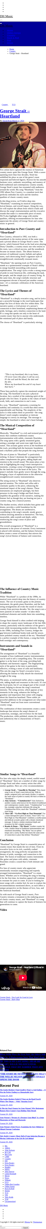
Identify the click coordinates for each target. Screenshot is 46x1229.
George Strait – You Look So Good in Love (16, 997)
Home (10, 30)
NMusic (8, 1180)
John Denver (9, 1172)
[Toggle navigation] (1, 23)
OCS (6, 1182)
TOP (6, 1199)
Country (11, 35)
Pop (9, 40)
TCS (13, 105)
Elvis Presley (9, 1163)
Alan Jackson (10, 1150)
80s (6, 1146)
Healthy (8, 1167)
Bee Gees (8, 1154)
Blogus (27, 1222)
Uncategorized (10, 1201)
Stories (7, 1191)
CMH (7, 1157)
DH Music (6, 16)
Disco (10, 43)
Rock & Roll (13, 38)
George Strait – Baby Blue (10, 999)
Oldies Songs (14, 33)
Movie (7, 1176)
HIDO (7, 1169)
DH (6, 1161)
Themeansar (37, 1222)
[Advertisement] (23, 79)
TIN (6, 1195)
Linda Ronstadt (10, 1174)
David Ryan (7, 121)
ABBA (7, 1148)
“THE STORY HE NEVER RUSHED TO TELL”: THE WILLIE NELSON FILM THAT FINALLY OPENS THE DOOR (23, 1077)
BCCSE (8, 1152)
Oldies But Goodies (12, 1184)
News (7, 1178)
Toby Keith (9, 1197)
